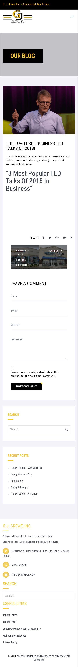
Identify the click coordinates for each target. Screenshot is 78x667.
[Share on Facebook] (44, 237)
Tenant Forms (10, 615)
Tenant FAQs (9, 621)
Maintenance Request (14, 635)
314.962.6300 (19, 564)
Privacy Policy (10, 642)
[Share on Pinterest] (64, 237)
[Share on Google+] (57, 237)
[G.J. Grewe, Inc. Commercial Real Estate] (39, 21)
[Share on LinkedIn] (71, 237)
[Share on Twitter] (50, 237)
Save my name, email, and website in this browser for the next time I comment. (34, 374)
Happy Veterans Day (21, 474)
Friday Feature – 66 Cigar (23, 493)
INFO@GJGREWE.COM (23, 574)
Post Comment (26, 386)
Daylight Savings (19, 487)
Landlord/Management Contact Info (22, 628)
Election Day (16, 480)
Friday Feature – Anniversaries (26, 467)
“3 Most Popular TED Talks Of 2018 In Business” (33, 181)
